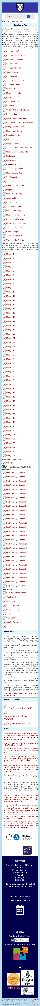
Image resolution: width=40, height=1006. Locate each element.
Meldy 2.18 (10, 422)
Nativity (9, 139)
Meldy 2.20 (10, 430)
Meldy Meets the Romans (16, 131)
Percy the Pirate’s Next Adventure (19, 122)
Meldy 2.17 (10, 418)
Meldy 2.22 (10, 439)
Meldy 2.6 (10, 372)
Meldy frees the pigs (14, 194)
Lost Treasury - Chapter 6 (16, 493)
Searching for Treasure (15, 219)
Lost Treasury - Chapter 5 (16, 489)
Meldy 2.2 (10, 355)
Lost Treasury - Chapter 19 (16, 548)
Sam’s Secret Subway (15, 80)
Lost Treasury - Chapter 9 (16, 506)
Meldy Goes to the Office (16, 127)
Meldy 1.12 (10, 300)
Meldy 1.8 (10, 283)
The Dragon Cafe (13, 177)
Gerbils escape (12, 232)
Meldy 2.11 (10, 393)
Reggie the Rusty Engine (16, 185)
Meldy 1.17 (10, 321)
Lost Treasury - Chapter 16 (16, 535)
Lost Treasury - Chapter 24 (16, 569)
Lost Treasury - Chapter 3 (16, 481)
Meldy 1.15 (10, 313)
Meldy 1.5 (10, 271)
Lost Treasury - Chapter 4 (16, 485)
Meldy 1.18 (10, 325)
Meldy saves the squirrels (16, 215)
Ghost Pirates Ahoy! (14, 72)
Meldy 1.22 (10, 342)
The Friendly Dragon (14, 169)
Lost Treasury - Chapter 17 (16, 540)
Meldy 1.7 (10, 279)
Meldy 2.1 (10, 351)
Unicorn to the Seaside (15, 240)
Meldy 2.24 (10, 447)
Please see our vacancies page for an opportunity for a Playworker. (21, 817)
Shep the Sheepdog (14, 181)
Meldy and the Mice (14, 93)
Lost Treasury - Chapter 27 (16, 582)
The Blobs (10, 614)
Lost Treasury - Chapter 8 (16, 502)
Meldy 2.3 (10, 359)
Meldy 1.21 (10, 338)
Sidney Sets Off (12, 51)
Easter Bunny (11, 202)
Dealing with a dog (13, 211)
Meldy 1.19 (10, 330)
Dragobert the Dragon (14, 135)
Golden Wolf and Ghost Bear (17, 110)
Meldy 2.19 (10, 426)
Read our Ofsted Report (20, 936)
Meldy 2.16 (10, 414)
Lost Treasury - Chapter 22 (16, 561)
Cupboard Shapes (13, 164)
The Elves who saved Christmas (19, 148)
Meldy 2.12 (10, 397)
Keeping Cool (11, 114)
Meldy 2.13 (10, 401)
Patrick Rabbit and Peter (16, 55)
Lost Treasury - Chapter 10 (16, 510)
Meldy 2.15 (10, 409)
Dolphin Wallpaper (13, 89)
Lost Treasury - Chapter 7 (16, 498)
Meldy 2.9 (10, 384)
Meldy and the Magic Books (17, 152)
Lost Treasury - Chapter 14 (16, 527)
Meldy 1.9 (10, 288)
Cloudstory (10, 601)
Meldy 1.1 (10, 254)
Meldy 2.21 (10, 435)
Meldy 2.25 (10, 451)
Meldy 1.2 (10, 258)
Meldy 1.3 (10, 262)
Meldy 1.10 (10, 292)
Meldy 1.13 (10, 304)
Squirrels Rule (12, 64)
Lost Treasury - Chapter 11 (16, 514)
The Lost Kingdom (13, 68)
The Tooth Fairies (13, 85)
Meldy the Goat (12, 143)
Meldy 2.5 (10, 367)
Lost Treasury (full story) (15, 586)
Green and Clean (13, 198)
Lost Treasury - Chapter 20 (16, 552)
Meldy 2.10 (10, 388)
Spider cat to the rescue (15, 227)
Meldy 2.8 (10, 380)
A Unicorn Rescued (14, 236)
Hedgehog (10, 156)
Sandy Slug (11, 626)
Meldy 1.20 (10, 334)
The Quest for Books (14, 206)
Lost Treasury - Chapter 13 (16, 523)
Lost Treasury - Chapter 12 (16, 519)
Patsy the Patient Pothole (16, 593)
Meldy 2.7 (10, 376)
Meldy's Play (11, 97)
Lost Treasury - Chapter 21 (16, 556)
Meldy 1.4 (10, 267)
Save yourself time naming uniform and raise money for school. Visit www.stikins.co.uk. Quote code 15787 (21, 777)
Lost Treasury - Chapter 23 (16, 565)
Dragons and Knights (14, 59)
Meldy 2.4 (10, 363)
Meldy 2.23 (10, 443)
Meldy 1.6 (10, 275)
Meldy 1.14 (10, 309)
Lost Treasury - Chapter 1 (16, 472)
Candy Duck (11, 597)
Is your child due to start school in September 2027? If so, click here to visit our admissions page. (21, 750)
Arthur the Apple (12, 605)
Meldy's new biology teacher (17, 223)
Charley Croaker (12, 622)
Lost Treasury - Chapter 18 (16, 544)
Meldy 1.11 (10, 296)
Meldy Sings (11, 160)
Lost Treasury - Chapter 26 (16, 577)
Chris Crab (10, 618)
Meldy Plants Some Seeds (16, 118)
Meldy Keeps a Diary (14, 173)
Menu (11, 16)
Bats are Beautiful (13, 106)
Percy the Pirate (12, 101)
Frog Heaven (11, 76)
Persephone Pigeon (14, 609)
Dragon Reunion (12, 190)
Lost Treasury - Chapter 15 (16, 531)
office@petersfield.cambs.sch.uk (19, 884)
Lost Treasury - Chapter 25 (16, 573)
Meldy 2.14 (10, 405)
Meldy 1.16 (10, 317)
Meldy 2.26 (10, 456)
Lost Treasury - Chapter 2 (16, 477)
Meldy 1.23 (10, 347)
